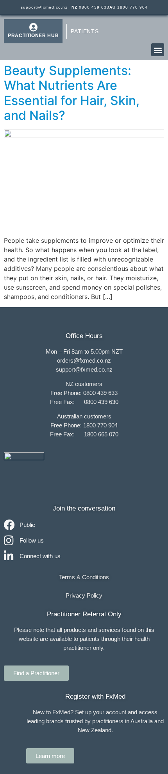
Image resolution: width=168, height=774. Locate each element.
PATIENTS (84, 31)
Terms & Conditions (84, 577)
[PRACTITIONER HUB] (33, 27)
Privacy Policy (84, 595)
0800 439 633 (90, 7)
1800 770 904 (128, 7)
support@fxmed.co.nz (44, 7)
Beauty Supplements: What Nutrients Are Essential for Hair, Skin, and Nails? (71, 93)
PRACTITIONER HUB (33, 35)
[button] (157, 49)
